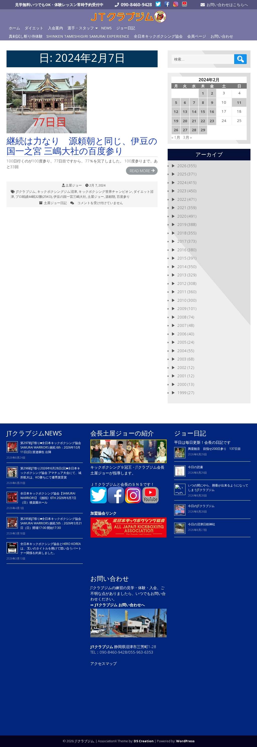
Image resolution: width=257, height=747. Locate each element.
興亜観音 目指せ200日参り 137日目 (216, 449)
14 (194, 111)
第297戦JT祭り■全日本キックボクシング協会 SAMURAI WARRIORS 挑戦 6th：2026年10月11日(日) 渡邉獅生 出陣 (50, 447)
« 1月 (175, 137)
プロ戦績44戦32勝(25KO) (34, 196)
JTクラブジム (26, 191)
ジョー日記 (125, 27)
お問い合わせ (222, 36)
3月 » (187, 137)
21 (194, 120)
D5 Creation (144, 741)
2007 (181, 325)
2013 (181, 274)
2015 (181, 258)
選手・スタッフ (81, 27)
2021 (181, 207)
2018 (181, 232)
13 (185, 111)
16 (212, 111)
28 (194, 129)
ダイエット (34, 27)
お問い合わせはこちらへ (227, 4)
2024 (181, 182)
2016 (181, 249)
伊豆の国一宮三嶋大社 (69, 196)
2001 (181, 375)
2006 (181, 333)
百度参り (123, 196)
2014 (181, 266)
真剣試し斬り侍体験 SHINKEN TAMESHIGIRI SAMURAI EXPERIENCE (69, 36)
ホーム (14, 27)
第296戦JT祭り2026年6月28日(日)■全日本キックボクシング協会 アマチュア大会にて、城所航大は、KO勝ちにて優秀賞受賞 (50, 472)
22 (203, 120)
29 (203, 129)
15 (203, 111)
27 (185, 129)
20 (185, 120)
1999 (181, 392)
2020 (181, 216)
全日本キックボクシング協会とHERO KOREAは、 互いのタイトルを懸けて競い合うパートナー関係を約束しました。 (50, 548)
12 (176, 111)
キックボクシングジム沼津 (57, 191)
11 (239, 102)
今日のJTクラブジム (201, 506)
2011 (181, 291)
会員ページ (196, 36)
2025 (181, 173)
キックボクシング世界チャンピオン (105, 191)
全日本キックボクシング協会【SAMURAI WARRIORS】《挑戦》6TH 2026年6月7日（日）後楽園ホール (48, 498)
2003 (181, 358)
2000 (181, 384)
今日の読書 (195, 467)
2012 (181, 283)
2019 (181, 224)
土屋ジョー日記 (55, 203)
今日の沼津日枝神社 (201, 524)
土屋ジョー (74, 185)
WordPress (185, 741)
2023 (181, 190)
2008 (181, 317)
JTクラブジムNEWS (34, 433)
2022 (181, 199)
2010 (181, 300)
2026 (181, 165)
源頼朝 (110, 196)
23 (212, 120)
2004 (181, 350)
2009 (181, 308)
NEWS (106, 27)
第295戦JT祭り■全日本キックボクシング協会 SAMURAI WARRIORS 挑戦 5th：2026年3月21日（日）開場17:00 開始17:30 (51, 523)
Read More (140, 170)
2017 (181, 241)
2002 (181, 367)
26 (176, 129)
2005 (181, 342)
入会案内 (55, 27)
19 (176, 120)
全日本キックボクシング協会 (158, 36)
